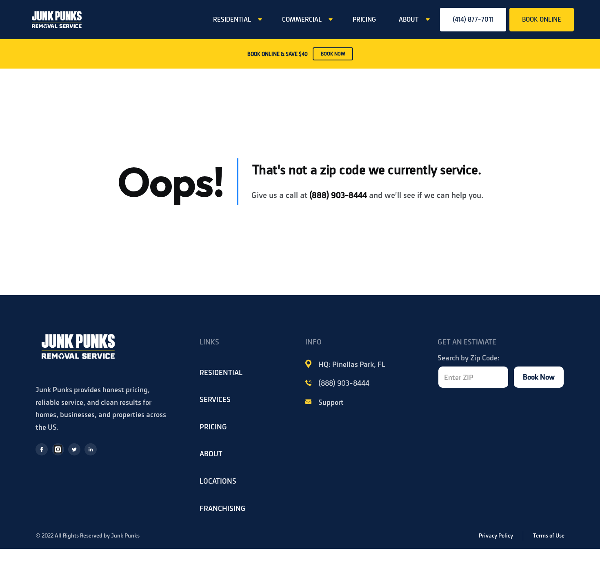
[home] (56, 20)
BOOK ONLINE (541, 19)
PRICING (364, 19)
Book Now (539, 377)
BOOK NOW (333, 54)
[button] (236, 19)
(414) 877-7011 (473, 19)
